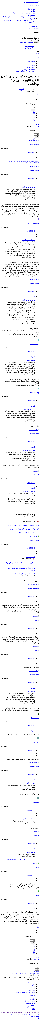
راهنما (33, 1005)
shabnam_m (35, 718)
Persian (32, 996)
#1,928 (33, 488)
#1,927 (33, 447)
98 (34, 117)
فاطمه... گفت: (30, 783)
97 (34, 115)
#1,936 (33, 780)
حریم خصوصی (30, 1003)
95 (34, 112)
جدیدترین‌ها (31, 15)
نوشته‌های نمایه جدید (18, 17)
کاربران (32, 18)
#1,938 (33, 849)
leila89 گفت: (31, 691)
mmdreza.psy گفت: (28, 450)
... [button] (34, 99)
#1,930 (33, 601)
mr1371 (21, 89)
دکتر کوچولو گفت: (29, 409)
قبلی (37, 94)
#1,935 (33, 755)
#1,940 (33, 908)
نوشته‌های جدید (30, 13)
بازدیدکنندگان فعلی (28, 20)
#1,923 (33, 236)
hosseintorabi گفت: (28, 240)
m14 (37, 895)
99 (34, 119)
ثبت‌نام (37, 57)
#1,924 (33, 297)
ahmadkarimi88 (33, 588)
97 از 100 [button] (30, 126)
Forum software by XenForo (20, 1012)
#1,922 (33, 184)
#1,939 (33, 880)
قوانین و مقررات (29, 1001)
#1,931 (33, 633)
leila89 (37, 620)
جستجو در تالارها (19, 13)
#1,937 (33, 815)
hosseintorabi (34, 170)
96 (34, 113)
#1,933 (33, 688)
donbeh (36, 475)
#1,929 (33, 553)
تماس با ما (31, 999)
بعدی (37, 124)
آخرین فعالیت (5, 17)
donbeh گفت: (30, 557)
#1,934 (33, 731)
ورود (37, 53)
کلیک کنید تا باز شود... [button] (28, 199)
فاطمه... (36, 742)
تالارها (33, 11)
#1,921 (33, 157)
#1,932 (33, 663)
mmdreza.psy (34, 344)
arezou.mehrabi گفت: (28, 187)
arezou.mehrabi (33, 223)
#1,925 (33, 357)
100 (34, 121)
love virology (34, 144)
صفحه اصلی (31, 9)
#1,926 (33, 406)
